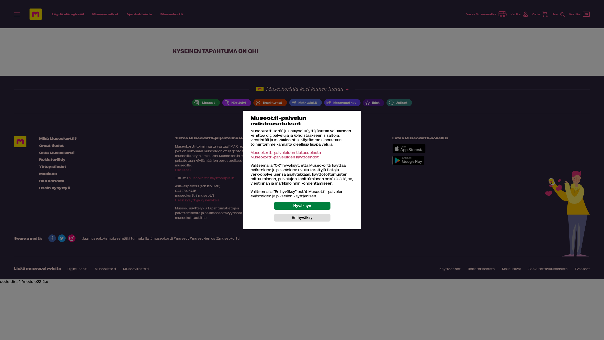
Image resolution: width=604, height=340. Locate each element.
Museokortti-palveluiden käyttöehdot (285, 157)
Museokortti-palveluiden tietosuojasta (286, 152)
